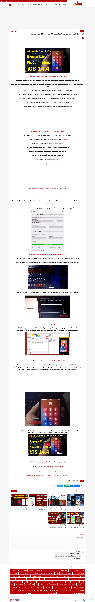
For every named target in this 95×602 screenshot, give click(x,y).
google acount (32, 581)
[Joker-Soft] (77, 3)
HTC (62, 573)
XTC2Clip (30, 579)
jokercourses (53, 584)
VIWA (42, 579)
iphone (69, 480)
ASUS (76, 570)
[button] (76, 486)
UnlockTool (48, 579)
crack (46, 581)
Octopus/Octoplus (36, 576)
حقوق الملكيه (20, 1)
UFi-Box (65, 579)
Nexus (56, 576)
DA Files (31, 570)
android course (75, 581)
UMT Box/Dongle (57, 579)
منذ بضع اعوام (62, 506)
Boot (46, 570)
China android (39, 570)
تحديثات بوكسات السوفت (28, 587)
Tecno (13, 576)
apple (82, 31)
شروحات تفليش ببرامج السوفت (40, 590)
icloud (73, 480)
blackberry (56, 581)
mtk (36, 584)
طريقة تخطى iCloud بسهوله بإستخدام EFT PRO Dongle (47, 471)
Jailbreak (31, 573)
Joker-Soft (71, 600)
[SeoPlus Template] (84, 600)
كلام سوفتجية (21, 590)
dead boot (40, 581)
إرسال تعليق (80, 537)
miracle (41, 584)
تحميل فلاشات (36, 4)
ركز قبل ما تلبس (69, 590)
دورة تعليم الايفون (16, 587)
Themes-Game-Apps (79, 579)
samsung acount (19, 584)
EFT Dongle (81, 573)
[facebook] (4, 1)
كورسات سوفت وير (12, 1)
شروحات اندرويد (57, 4)
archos (62, 581)
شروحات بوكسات (47, 4)
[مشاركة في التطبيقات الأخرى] (54, 486)
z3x (69, 587)
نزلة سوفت (28, 593)
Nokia (51, 576)
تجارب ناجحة (39, 587)
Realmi (19, 576)
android (82, 581)
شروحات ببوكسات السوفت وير (56, 590)
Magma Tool (81, 576)
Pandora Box (27, 576)
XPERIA (37, 579)
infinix (12, 581)
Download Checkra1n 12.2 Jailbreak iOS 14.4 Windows (43, 188)
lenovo (46, 584)
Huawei (37, 573)
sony (12, 584)
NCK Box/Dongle (65, 576)
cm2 (51, 581)
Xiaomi (24, 579)
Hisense (43, 573)
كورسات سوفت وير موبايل (78, 593)
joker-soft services (62, 584)
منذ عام (82, 506)
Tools (71, 579)
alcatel (12, 579)
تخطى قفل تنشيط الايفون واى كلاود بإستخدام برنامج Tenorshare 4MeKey (47, 475)
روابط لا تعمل (35, 1)
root (33, 584)
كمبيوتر (13, 590)
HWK (57, 573)
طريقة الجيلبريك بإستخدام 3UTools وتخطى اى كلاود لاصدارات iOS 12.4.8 (47, 462)
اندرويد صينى (57, 587)
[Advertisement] (47, 18)
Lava (21, 573)
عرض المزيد (14, 490)
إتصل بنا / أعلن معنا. (53, 1)
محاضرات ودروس (52, 593)
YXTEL (18, 579)
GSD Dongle (68, 573)
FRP (75, 573)
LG (25, 573)
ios (83, 584)
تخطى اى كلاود (29, 4)
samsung (27, 584)
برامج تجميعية (48, 587)
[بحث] (10, 5)
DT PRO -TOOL (15, 570)
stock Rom (81, 587)
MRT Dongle (14, 573)
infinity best (19, 581)
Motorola (74, 576)
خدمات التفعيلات (62, 1)
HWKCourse (50, 573)
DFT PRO (24, 570)
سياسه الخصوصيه (44, 1)
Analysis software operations (61, 570)
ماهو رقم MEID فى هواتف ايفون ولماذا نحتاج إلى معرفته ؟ (47, 466)
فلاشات (28, 590)
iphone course (72, 584)
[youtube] (6, 1)
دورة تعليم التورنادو (80, 590)
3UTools (82, 570)
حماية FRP (65, 4)
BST (51, 570)
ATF (71, 570)
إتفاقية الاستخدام (28, 1)
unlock (74, 587)
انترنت (64, 587)
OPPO (45, 576)
